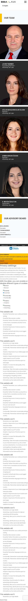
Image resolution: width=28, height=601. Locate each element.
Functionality (7, 298)
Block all (6, 288)
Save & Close (3, 600)
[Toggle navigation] (25, 2)
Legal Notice (14, 245)
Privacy (23, 245)
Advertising (7, 308)
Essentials (7, 293)
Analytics (6, 303)
